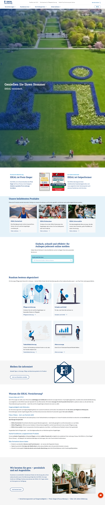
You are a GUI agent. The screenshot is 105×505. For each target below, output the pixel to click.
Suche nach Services (37, 257)
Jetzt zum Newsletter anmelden (19, 377)
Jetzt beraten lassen (16, 489)
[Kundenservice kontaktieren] (100, 495)
